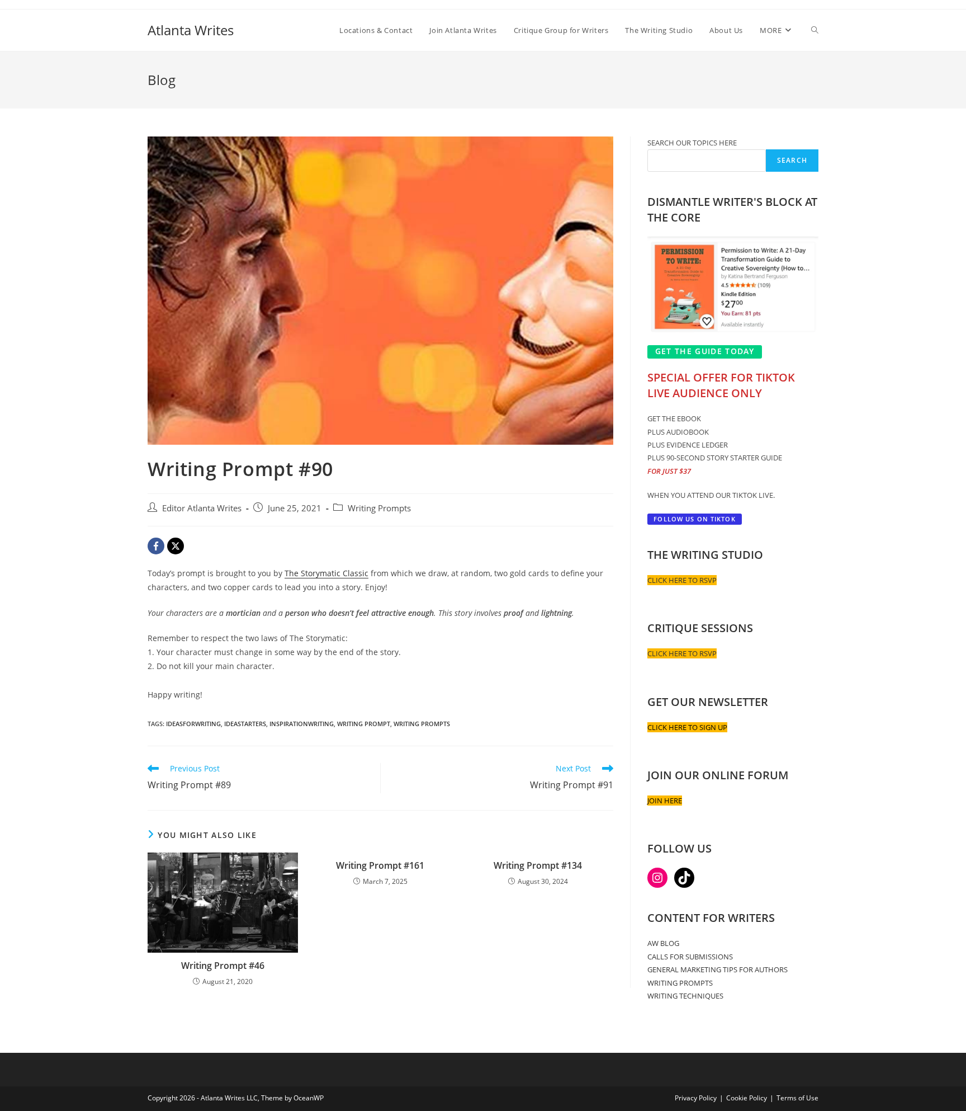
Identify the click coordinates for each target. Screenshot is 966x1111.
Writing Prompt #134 (538, 865)
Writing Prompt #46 (222, 965)
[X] (175, 546)
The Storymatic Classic (326, 573)
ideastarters (245, 723)
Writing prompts (422, 723)
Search (792, 160)
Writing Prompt (363, 723)
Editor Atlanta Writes (202, 508)
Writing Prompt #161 (380, 865)
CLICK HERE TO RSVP (682, 580)
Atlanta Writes (191, 30)
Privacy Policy (696, 1098)
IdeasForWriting (193, 723)
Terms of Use (797, 1098)
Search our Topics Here (692, 143)
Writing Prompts (379, 508)
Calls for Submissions (690, 957)
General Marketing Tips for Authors (717, 969)
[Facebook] (156, 546)
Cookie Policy (746, 1098)
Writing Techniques (685, 996)
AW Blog (663, 943)
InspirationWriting (301, 723)
